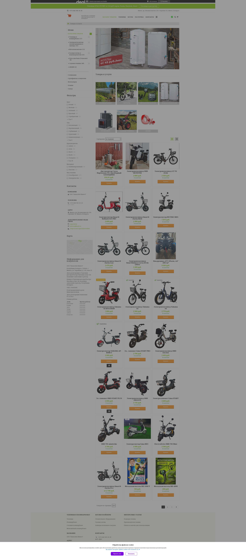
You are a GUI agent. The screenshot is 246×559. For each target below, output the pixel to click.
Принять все (117, 553)
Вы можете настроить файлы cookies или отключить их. (122, 549)
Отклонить (131, 553)
